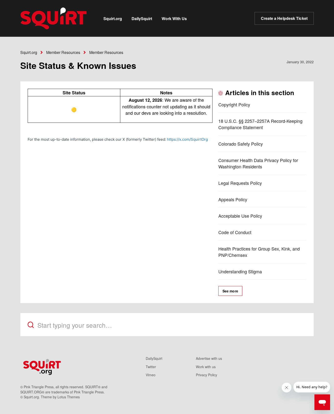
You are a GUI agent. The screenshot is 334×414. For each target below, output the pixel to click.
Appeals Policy (232, 199)
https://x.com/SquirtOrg (188, 139)
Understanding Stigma (240, 271)
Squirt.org (112, 18)
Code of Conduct (234, 232)
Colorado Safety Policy (240, 143)
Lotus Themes (68, 396)
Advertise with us (209, 358)
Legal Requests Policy (240, 183)
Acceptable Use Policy (240, 216)
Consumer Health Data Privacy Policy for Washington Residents (258, 163)
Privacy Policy (206, 374)
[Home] (53, 18)
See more (230, 291)
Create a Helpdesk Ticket (284, 18)
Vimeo (151, 374)
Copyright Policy (234, 104)
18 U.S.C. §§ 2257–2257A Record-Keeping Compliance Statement (260, 124)
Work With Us (174, 18)
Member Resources (63, 52)
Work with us (206, 366)
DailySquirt (142, 18)
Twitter (151, 366)
